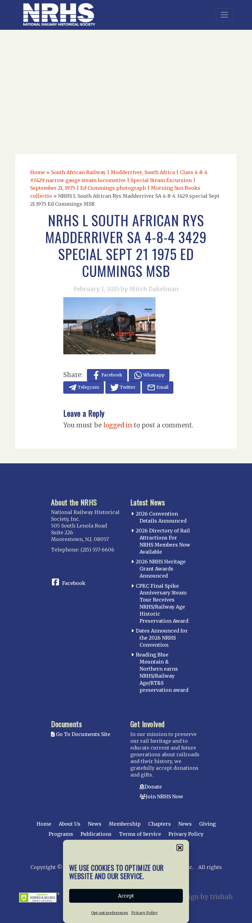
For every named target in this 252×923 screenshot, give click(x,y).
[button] (180, 847)
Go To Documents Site (82, 734)
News (94, 824)
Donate (153, 787)
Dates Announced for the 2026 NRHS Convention (162, 638)
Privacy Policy (144, 912)
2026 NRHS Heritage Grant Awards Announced (161, 569)
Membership (125, 824)
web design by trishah (198, 897)
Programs (61, 834)
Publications (96, 834)
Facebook (73, 583)
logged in (117, 425)
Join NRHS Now (164, 796)
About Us (70, 824)
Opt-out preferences (109, 912)
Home (37, 172)
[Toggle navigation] (224, 15)
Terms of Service (140, 834)
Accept (126, 896)
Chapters (159, 824)
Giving (207, 824)
